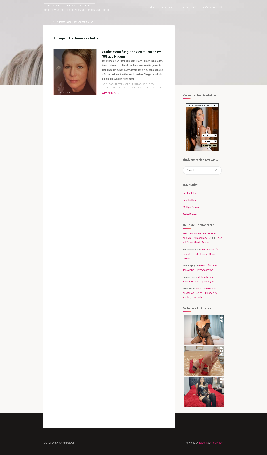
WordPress (216, 442)
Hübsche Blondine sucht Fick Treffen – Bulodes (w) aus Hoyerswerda (200, 293)
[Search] (221, 7)
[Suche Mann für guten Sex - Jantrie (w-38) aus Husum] (75, 72)
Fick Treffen (189, 200)
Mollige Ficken (191, 207)
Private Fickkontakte (70, 5)
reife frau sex (134, 84)
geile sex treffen (114, 84)
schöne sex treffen (152, 88)
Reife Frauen (190, 214)
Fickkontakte (62, 92)
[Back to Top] (255, 451)
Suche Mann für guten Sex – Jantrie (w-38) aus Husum (201, 254)
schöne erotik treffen (126, 88)
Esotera (203, 442)
